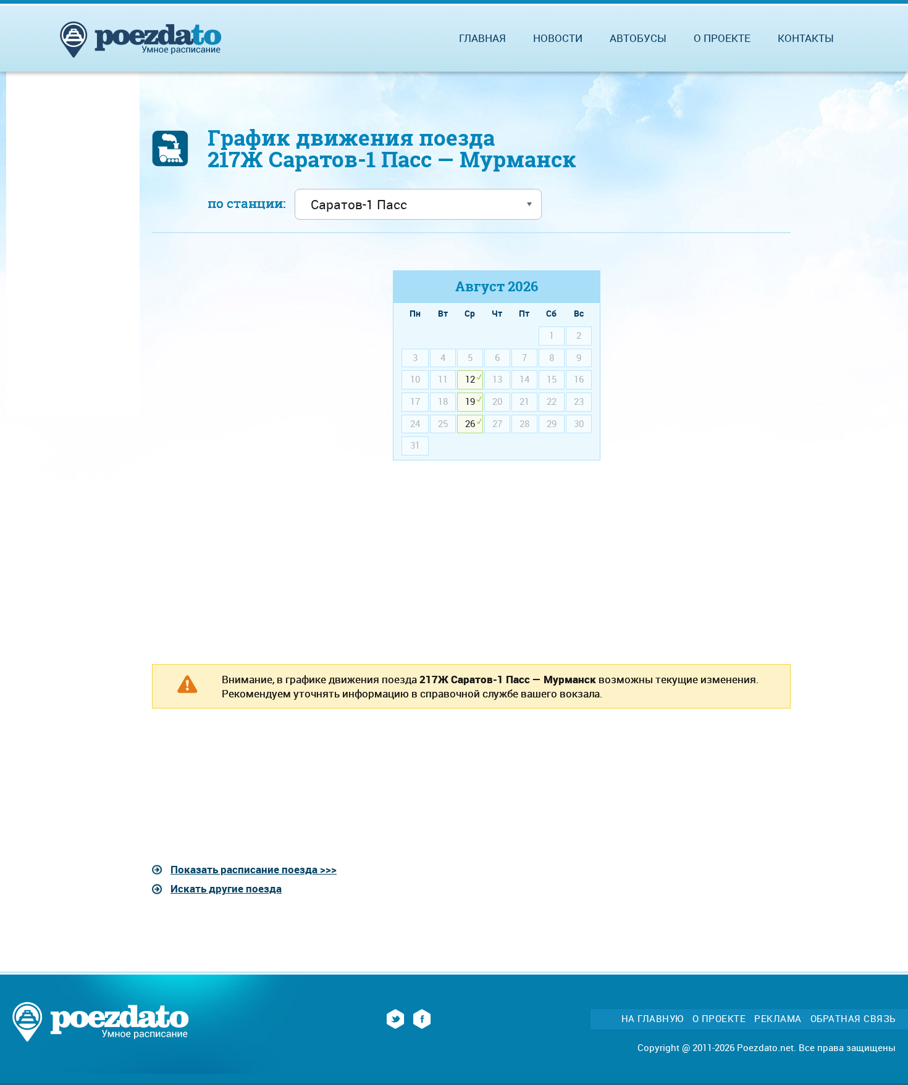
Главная (482, 38)
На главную (652, 1019)
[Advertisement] (255, 356)
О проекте (722, 38)
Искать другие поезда (226, 888)
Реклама (778, 1019)
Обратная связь (853, 1019)
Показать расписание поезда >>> (253, 869)
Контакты (806, 38)
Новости (557, 38)
